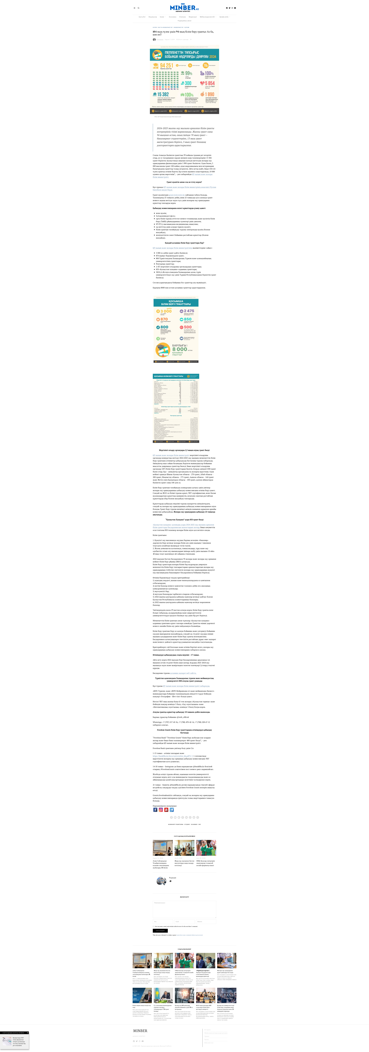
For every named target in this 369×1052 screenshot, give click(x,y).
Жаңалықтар (153, 17)
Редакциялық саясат (184, 21)
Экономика (172, 17)
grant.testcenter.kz (177, 195)
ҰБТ (199, 824)
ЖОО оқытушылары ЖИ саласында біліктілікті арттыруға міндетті (203, 1007)
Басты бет (142, 17)
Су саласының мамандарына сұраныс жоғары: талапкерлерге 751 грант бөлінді (163, 1008)
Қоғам (162, 17)
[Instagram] (232, 8)
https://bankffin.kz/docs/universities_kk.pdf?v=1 (173, 756)
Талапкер (194, 824)
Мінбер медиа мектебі (207, 17)
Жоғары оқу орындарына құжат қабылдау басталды (225, 971)
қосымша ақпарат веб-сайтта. (183, 673)
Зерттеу (206, 1039)
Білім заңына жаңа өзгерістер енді (142, 1006)
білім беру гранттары (175, 824)
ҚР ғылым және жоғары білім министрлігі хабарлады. (186, 686)
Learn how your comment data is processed (189, 935)
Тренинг (206, 1036)
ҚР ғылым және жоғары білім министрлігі (171, 455)
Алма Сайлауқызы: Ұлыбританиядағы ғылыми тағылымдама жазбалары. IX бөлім (161, 864)
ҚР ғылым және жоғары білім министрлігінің (172, 248)
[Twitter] (229, 8)
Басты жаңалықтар (165, 27)
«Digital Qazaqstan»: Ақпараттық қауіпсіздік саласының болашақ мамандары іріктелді (203, 973)
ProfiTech (168, 1046)
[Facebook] (227, 8)
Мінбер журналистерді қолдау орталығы (215, 1033)
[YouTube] (235, 8)
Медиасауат (193, 17)
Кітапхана (182, 17)
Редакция (172, 877)
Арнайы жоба (223, 17)
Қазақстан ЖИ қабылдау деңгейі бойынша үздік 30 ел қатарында (184, 1007)
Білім (155, 27)
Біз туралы (207, 1030)
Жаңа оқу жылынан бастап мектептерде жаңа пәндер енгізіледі (184, 863)
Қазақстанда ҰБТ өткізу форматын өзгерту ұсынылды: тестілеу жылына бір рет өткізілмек (19, 1041)
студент (187, 824)
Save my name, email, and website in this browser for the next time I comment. (176, 926)
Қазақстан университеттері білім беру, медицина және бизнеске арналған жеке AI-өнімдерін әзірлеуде (225, 1008)
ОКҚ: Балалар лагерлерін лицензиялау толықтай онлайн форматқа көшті (205, 863)
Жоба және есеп (208, 1043)
